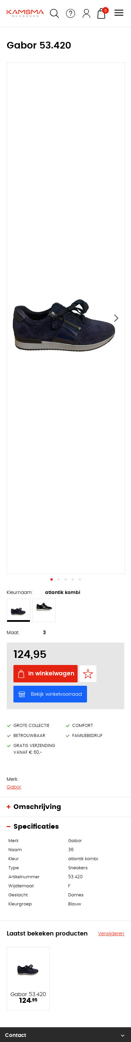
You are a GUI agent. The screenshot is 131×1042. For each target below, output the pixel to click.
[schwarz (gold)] (44, 610)
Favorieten (88, 673)
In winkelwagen (51, 673)
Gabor (14, 787)
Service (70, 13)
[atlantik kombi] (18, 610)
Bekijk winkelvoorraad (56, 694)
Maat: (13, 632)
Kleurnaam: (20, 592)
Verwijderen (111, 934)
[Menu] (119, 13)
